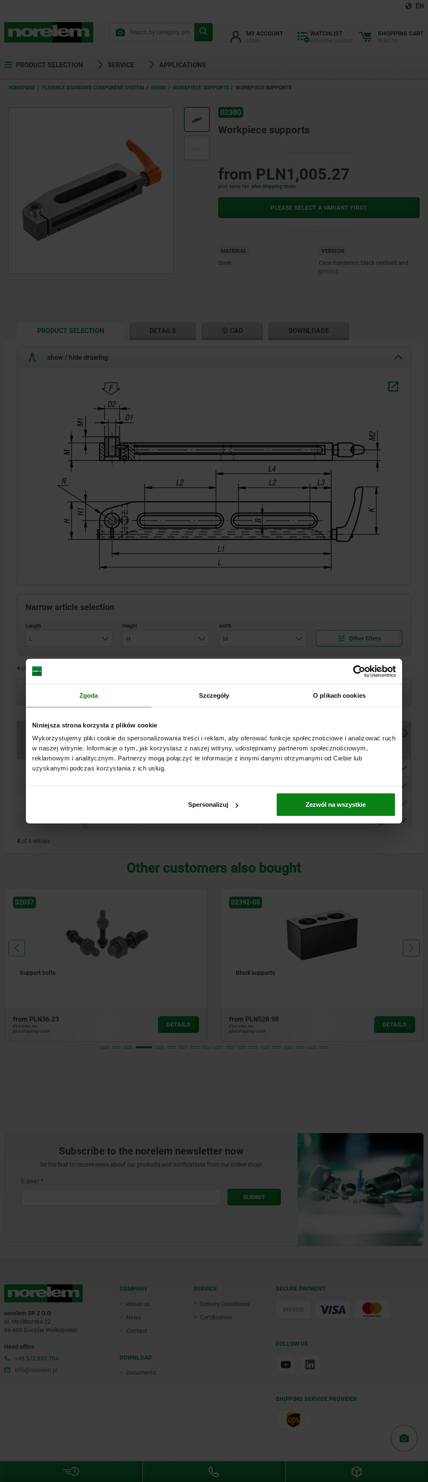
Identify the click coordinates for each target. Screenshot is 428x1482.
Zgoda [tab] (88, 695)
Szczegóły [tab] (214, 695)
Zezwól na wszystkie (336, 804)
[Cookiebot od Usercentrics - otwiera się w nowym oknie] (359, 671)
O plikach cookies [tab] (339, 695)
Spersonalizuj (208, 804)
